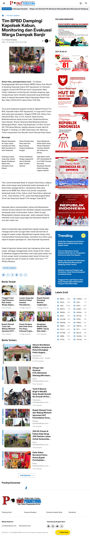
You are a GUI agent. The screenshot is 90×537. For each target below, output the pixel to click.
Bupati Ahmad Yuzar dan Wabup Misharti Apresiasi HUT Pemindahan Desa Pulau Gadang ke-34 (8, 327)
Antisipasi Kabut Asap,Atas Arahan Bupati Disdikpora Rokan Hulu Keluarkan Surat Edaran (8, 162)
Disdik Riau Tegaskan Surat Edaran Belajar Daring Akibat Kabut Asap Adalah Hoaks (71, 243)
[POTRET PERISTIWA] (22, 500)
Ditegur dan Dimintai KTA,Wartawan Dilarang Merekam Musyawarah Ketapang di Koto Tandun (41, 9)
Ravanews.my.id (25, 526)
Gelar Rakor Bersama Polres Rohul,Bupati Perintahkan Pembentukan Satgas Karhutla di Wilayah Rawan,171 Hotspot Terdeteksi (41, 456)
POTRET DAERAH (9, 268)
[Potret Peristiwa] (21, 3)
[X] (8, 275)
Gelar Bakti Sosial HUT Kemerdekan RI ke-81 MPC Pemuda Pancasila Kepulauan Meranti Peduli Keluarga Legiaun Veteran (44, 163)
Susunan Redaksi (30, 512)
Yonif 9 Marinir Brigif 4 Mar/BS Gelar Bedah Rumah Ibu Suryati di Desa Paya (41, 393)
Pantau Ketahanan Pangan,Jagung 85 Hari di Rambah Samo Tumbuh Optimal (26, 161)
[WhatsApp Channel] (61, 526)
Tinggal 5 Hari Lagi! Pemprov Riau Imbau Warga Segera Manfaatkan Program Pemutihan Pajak (9, 301)
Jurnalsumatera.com (9, 526)
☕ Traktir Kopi (62, 532)
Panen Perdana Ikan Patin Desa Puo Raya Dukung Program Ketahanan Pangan (26, 145)
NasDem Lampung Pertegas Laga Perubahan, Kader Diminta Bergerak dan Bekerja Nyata (71, 272)
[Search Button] (86, 3)
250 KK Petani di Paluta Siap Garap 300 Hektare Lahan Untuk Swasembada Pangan (41, 435)
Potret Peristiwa (31, 532)
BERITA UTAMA (3, 373)
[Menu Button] (4, 3)
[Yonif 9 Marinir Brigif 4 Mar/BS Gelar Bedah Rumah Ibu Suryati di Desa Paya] (17, 396)
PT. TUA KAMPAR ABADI (14, 532)
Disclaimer (72, 512)
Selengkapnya (25, 475)
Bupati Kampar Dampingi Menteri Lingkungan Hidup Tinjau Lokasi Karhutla (43, 301)
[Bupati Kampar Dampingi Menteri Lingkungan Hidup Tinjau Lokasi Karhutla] (44, 290)
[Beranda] (3, 15)
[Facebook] (3, 275)
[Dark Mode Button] (81, 3)
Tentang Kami (7, 512)
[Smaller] (43, 41)
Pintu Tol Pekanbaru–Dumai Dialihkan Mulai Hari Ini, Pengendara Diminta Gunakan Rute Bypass (71, 253)
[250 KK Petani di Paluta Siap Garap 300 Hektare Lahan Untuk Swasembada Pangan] (17, 438)
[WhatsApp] (21, 275)
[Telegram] (12, 275)
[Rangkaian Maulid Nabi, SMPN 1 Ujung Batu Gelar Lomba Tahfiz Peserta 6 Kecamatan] (44, 316)
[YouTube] (57, 526)
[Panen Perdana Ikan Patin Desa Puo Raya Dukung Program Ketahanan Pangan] (26, 316)
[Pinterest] (16, 275)
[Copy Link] (25, 275)
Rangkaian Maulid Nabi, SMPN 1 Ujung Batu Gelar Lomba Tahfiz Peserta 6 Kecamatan (43, 327)
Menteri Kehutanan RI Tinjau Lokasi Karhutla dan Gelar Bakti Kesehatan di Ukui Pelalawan (8, 145)
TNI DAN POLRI (3, 394)
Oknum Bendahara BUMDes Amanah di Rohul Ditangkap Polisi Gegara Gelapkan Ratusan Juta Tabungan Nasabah (41, 349)
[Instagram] (53, 526)
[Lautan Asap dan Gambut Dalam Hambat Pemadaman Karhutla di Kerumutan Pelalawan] (26, 290)
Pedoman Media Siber (54, 512)
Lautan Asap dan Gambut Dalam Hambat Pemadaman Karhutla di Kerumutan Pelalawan (26, 301)
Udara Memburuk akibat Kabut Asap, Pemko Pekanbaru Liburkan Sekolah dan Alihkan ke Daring (44, 147)
